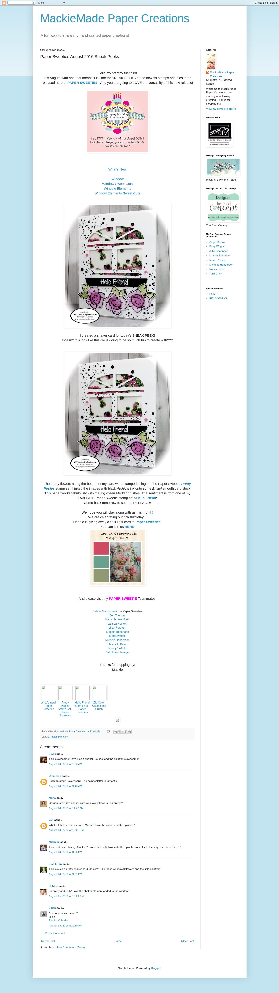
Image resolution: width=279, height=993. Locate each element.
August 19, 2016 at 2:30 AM (65, 925)
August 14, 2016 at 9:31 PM (65, 874)
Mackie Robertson (117, 631)
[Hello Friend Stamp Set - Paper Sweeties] (82, 698)
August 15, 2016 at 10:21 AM (66, 896)
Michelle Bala (117, 644)
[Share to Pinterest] (130, 732)
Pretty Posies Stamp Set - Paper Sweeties (65, 709)
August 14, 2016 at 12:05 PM (66, 829)
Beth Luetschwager (117, 652)
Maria (52, 797)
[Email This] (115, 732)
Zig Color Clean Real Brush (99, 706)
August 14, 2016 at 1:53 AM (65, 763)
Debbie (53, 886)
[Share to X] (122, 732)
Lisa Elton (55, 863)
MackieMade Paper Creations (114, 18)
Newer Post (48, 940)
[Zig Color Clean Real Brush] (99, 698)
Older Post (187, 940)
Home (118, 940)
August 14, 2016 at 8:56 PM (65, 851)
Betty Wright (216, 246)
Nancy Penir (216, 268)
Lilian (52, 907)
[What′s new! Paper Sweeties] (49, 698)
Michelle (54, 841)
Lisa (51, 753)
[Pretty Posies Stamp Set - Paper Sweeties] (66, 698)
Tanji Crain (215, 273)
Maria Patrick (117, 635)
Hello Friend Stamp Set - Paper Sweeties (82, 707)
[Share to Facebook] (126, 732)
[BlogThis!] (119, 732)
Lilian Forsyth (117, 627)
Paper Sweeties (148, 522)
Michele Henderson (117, 640)
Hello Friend (146, 498)
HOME (213, 293)
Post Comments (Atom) (71, 947)
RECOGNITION (218, 298)
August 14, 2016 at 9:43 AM (65, 786)
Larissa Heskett (117, 623)
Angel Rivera (217, 241)
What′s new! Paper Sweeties (48, 706)
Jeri (51, 819)
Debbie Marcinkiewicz (106, 611)
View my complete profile (221, 108)
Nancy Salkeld (117, 648)
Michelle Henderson (221, 264)
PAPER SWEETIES (82, 83)
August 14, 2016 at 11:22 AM (66, 808)
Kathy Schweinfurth (117, 619)
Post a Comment (55, 933)
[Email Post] (108, 731)
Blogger (155, 968)
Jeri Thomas (117, 615)
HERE (129, 527)
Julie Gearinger (218, 250)
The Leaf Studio (58, 920)
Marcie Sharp (217, 260)
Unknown (55, 775)
